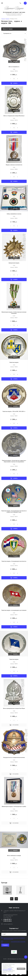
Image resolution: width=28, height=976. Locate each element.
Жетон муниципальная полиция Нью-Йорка (14, 708)
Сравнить (15, 61)
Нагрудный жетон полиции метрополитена (14, 757)
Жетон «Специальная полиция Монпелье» (14, 115)
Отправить (5, 945)
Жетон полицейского (14, 66)
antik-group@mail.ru (8, 924)
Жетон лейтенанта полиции (14, 855)
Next (16, 898)
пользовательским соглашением (18, 941)
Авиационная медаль (14, 263)
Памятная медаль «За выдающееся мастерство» (14, 561)
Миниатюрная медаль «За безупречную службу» (14, 806)
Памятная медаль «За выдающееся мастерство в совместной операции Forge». (14, 511)
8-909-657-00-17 (8, 919)
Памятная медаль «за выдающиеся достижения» (14, 610)
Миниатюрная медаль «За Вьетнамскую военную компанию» (14, 312)
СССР (14, 315)
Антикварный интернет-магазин (14, 12)
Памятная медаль (13, 362)
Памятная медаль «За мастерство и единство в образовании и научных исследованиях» (14, 461)
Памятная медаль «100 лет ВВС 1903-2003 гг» (14, 411)
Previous (11, 898)
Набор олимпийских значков (14, 213)
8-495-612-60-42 (8, 921)
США (14, 69)
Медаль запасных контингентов (14, 164)
